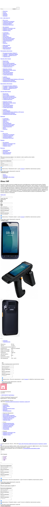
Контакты (5, 15)
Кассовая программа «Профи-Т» (10, 53)
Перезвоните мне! (4, 172)
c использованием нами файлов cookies (31, 448)
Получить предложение (6, 382)
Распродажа (5, 60)
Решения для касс (7, 30)
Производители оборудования (9, 81)
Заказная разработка (7, 23)
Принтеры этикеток (7, 68)
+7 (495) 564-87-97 (4, 395)
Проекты (5, 35)
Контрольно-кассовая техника (9, 64)
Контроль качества (7, 47)
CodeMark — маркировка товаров (10, 54)
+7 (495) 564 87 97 (6, 18)
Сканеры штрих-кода (7, 66)
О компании (5, 32)
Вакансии (5, 43)
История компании (7, 37)
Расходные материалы (8, 73)
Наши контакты (6, 45)
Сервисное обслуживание (8, 21)
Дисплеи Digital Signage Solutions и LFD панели (13, 79)
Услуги (4, 12)
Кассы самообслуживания (8, 63)
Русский (5, 456)
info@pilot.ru (11, 395)
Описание (5, 340)
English (4, 457)
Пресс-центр (6, 36)
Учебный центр (6, 56)
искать (14, 8)
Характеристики (6, 341)
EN (1, 18)
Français (4, 458)
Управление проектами (8, 22)
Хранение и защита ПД (25, 401)
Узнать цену (3, 194)
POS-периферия (6, 78)
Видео (4, 41)
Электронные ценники (8, 72)
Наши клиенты (6, 33)
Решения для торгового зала (9, 28)
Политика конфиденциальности (12, 401)
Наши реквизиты (7, 48)
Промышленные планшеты (9, 80)
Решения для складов (7, 29)
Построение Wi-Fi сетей (8, 24)
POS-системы (6, 62)
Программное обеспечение (6, 50)
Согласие (22, 168)
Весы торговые (6, 71)
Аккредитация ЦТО (7, 40)
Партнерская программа (8, 39)
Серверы (5, 76)
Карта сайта (21, 443)
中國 (4, 459)
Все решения (6, 27)
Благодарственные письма (9, 38)
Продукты (5, 11)
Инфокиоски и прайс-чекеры (9, 70)
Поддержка (5, 46)
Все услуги (5, 20)
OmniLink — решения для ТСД (10, 55)
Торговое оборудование (6, 58)
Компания (5, 14)
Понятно (2, 449)
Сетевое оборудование (8, 74)
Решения (5, 13)
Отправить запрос (4, 220)
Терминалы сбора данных (8, 65)
